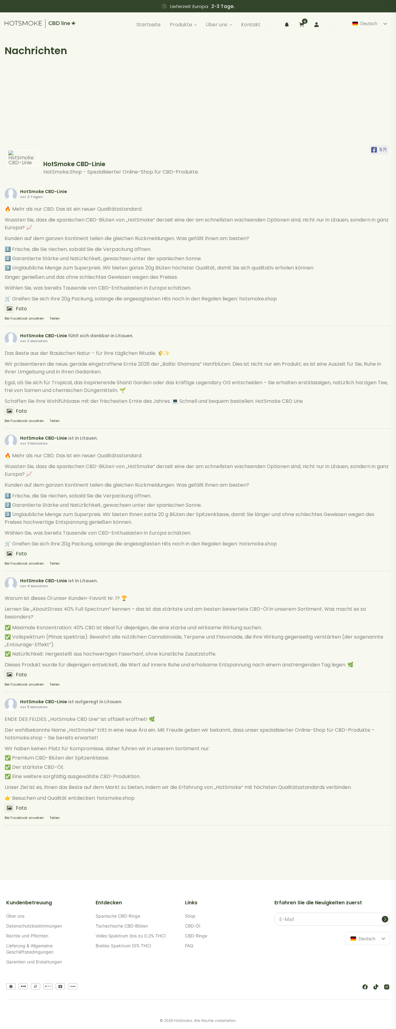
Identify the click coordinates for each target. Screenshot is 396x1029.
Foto (21, 308)
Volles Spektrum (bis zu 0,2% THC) (131, 935)
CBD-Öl (192, 925)
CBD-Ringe (196, 935)
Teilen (55, 318)
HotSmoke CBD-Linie (43, 191)
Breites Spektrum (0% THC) (123, 945)
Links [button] (191, 902)
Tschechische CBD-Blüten (122, 925)
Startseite (148, 24)
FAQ (189, 945)
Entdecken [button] (109, 902)
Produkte (181, 24)
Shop (190, 916)
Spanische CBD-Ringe (118, 916)
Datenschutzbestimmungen (34, 925)
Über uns (216, 24)
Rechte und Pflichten (27, 935)
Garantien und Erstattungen (34, 961)
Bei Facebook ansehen (24, 318)
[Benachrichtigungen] (286, 24)
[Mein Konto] (316, 24)
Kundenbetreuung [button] (29, 902)
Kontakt (250, 24)
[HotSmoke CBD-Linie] (23, 158)
